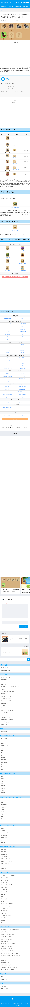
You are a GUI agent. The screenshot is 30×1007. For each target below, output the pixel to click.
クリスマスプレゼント (5, 892)
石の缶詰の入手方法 (5, 722)
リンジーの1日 (16, 151)
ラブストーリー (22, 378)
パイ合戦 (3, 689)
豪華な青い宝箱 (22, 386)
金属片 (7, 373)
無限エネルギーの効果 (5, 858)
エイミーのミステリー (5, 684)
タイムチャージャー (22, 391)
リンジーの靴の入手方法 (8, 86)
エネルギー (7, 389)
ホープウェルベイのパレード (7, 958)
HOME (15, 999)
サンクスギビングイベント (22, 410)
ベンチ (7, 363)
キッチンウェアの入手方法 (6, 939)
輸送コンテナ (8, 378)
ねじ (8, 347)
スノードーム (4, 917)
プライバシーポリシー (5, 991)
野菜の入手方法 (4, 941)
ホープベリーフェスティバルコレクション (10, 686)
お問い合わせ (4, 986)
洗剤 (22, 347)
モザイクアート (22, 357)
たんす (7, 352)
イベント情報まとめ (7, 407)
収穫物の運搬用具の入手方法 (7, 965)
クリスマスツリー (4, 910)
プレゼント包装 (4, 877)
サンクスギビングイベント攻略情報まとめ (10, 929)
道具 (8, 344)
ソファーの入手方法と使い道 (7, 950)
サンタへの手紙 (4, 880)
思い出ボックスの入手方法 (6, 948)
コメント (4, 603)
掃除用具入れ (8, 350)
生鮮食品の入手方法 (5, 962)
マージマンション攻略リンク (9, 93)
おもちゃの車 (8, 360)
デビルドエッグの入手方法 (6, 946)
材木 (22, 339)
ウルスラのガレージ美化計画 (7, 719)
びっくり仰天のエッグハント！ (7, 691)
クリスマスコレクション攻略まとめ (8, 875)
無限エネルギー (22, 389)
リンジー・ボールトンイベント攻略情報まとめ (14, 276)
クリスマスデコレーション (6, 915)
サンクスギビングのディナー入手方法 (9, 967)
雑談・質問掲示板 (8, 415)
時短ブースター (22, 394)
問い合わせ (22, 415)
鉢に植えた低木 (22, 331)
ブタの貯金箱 (22, 397)
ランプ (22, 360)
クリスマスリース (4, 913)
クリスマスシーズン (5, 707)
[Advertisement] (15, 54)
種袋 (22, 326)
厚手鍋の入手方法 (4, 960)
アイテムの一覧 (7, 318)
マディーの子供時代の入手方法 (7, 969)
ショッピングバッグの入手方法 (7, 934)
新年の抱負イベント (5, 703)
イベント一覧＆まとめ (5, 677)
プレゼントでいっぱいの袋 (6, 884)
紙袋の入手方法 (4, 932)
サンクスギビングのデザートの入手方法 (9, 953)
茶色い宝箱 (7, 386)
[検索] (28, 659)
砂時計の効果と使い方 (5, 724)
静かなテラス (22, 402)
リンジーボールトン (22, 270)
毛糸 (8, 365)
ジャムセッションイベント (6, 696)
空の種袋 (22, 373)
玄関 (8, 402)
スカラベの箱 (22, 376)
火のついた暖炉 (4, 899)
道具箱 (22, 344)
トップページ (4, 6)
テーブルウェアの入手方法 (6, 936)
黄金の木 (8, 381)
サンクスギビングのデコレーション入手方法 (10, 955)
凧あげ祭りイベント (5, 693)
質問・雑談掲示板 (4, 731)
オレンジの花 (8, 323)
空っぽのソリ (4, 901)
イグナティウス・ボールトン (7, 710)
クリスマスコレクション (6, 705)
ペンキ (22, 352)
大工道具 (3, 792)
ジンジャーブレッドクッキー (7, 906)
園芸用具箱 (22, 329)
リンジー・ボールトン (22, 407)
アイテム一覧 (18, 6)
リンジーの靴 (8, 263)
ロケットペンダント (7, 376)
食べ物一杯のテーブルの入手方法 (8, 943)
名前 (3, 620)
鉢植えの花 (7, 334)
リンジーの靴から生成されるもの (10, 88)
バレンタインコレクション (6, 698)
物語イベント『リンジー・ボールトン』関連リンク (14, 91)
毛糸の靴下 (3, 894)
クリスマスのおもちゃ (5, 887)
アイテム (8, 427)
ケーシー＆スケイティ (8, 410)
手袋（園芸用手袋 (4, 762)
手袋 (8, 331)
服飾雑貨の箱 (8, 257)
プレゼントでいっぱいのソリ (7, 903)
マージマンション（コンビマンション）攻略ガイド (15, 2)
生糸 (23, 363)
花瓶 (8, 357)
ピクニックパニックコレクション (8, 682)
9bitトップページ (4, 988)
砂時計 (7, 397)
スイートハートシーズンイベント (8, 700)
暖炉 (2, 896)
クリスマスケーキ (4, 908)
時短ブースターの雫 (7, 394)
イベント (11, 6)
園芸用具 (8, 329)
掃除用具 (22, 350)
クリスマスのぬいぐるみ (6, 889)
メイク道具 (7, 270)
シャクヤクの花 (22, 323)
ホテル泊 (22, 257)
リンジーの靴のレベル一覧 (9, 83)
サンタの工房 (4, 882)
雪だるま (3, 920)
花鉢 (8, 326)
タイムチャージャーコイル (8, 391)
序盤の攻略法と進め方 (5, 670)
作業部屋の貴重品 (8, 368)
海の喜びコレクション (5, 679)
